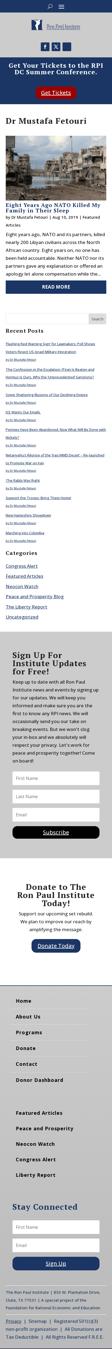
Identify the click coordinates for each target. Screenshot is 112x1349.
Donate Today (56, 945)
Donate (26, 1048)
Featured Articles (24, 576)
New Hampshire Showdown (28, 515)
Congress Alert (22, 566)
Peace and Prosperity (44, 1128)
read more (56, 287)
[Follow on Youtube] (67, 46)
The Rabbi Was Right (23, 480)
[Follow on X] (56, 46)
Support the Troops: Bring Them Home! (38, 497)
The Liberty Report (26, 607)
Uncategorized (22, 617)
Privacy (13, 1321)
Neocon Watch (22, 586)
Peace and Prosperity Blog (35, 596)
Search (98, 319)
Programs (29, 1032)
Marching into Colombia (25, 532)
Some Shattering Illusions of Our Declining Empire (47, 394)
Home (24, 1001)
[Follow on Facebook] (45, 46)
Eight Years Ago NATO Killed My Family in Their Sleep (53, 207)
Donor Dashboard (39, 1080)
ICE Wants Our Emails (23, 412)
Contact (27, 1064)
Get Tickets (56, 92)
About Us (28, 1016)
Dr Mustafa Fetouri (29, 217)
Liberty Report (36, 1175)
